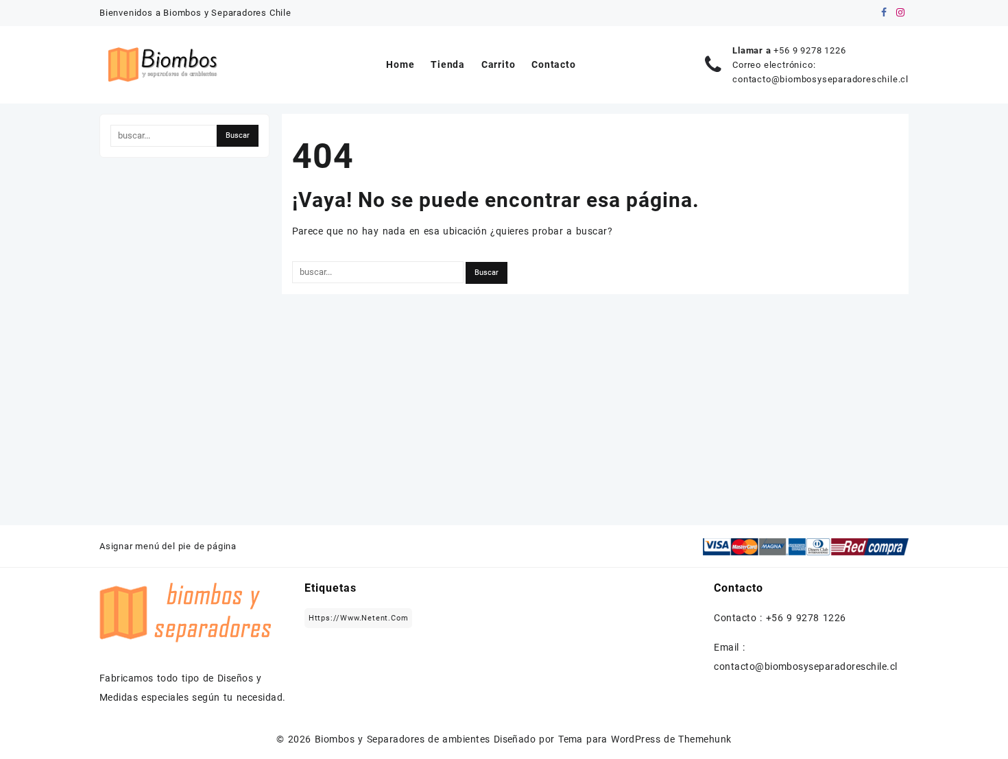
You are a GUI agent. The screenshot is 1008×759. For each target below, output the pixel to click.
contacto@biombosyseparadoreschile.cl (820, 79)
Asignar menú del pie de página (168, 546)
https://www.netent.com (359, 618)
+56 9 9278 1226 (809, 50)
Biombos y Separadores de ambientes (402, 739)
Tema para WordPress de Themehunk (645, 739)
